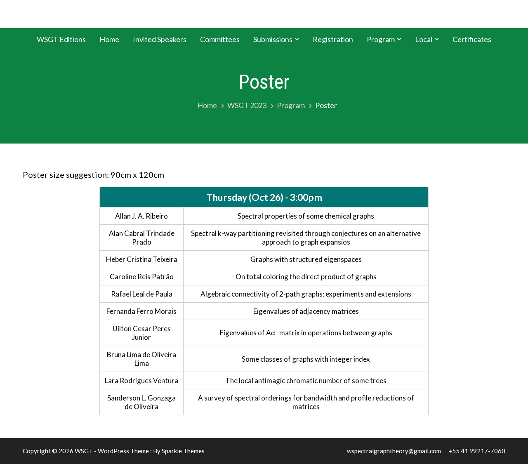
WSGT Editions (61, 39)
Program (381, 39)
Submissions (272, 39)
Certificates (472, 39)
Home (109, 39)
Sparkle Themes (183, 451)
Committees (220, 39)
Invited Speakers (159, 39)
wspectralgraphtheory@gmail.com (394, 451)
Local (423, 39)
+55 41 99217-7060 (476, 451)
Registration (333, 39)
